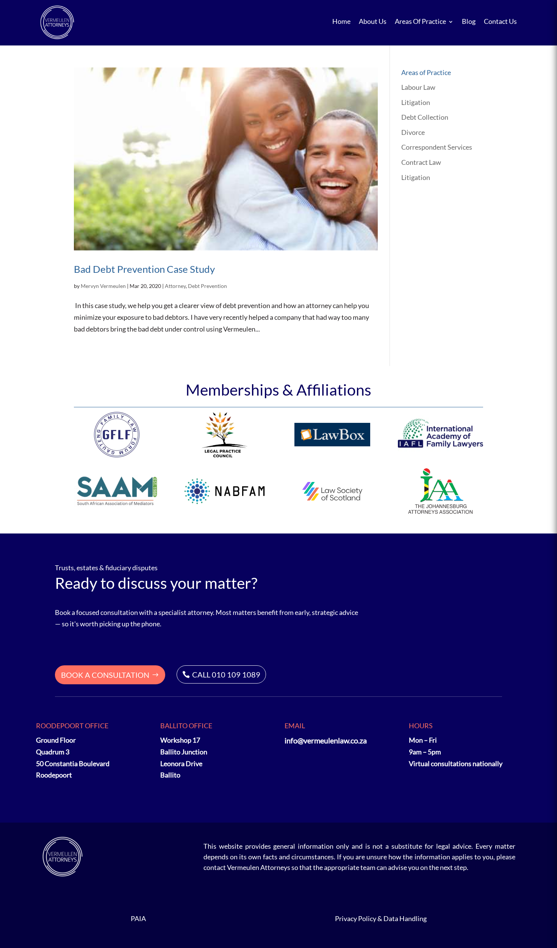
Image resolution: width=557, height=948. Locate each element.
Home (341, 21)
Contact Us (500, 21)
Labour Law (418, 87)
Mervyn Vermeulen (103, 286)
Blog (469, 21)
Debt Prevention (207, 286)
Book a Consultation (105, 674)
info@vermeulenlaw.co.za (326, 740)
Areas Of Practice (420, 21)
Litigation (415, 102)
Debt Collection (424, 117)
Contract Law (421, 162)
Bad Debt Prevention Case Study (144, 269)
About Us (372, 21)
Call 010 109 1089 (226, 674)
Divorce (413, 132)
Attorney (175, 286)
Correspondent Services (436, 147)
